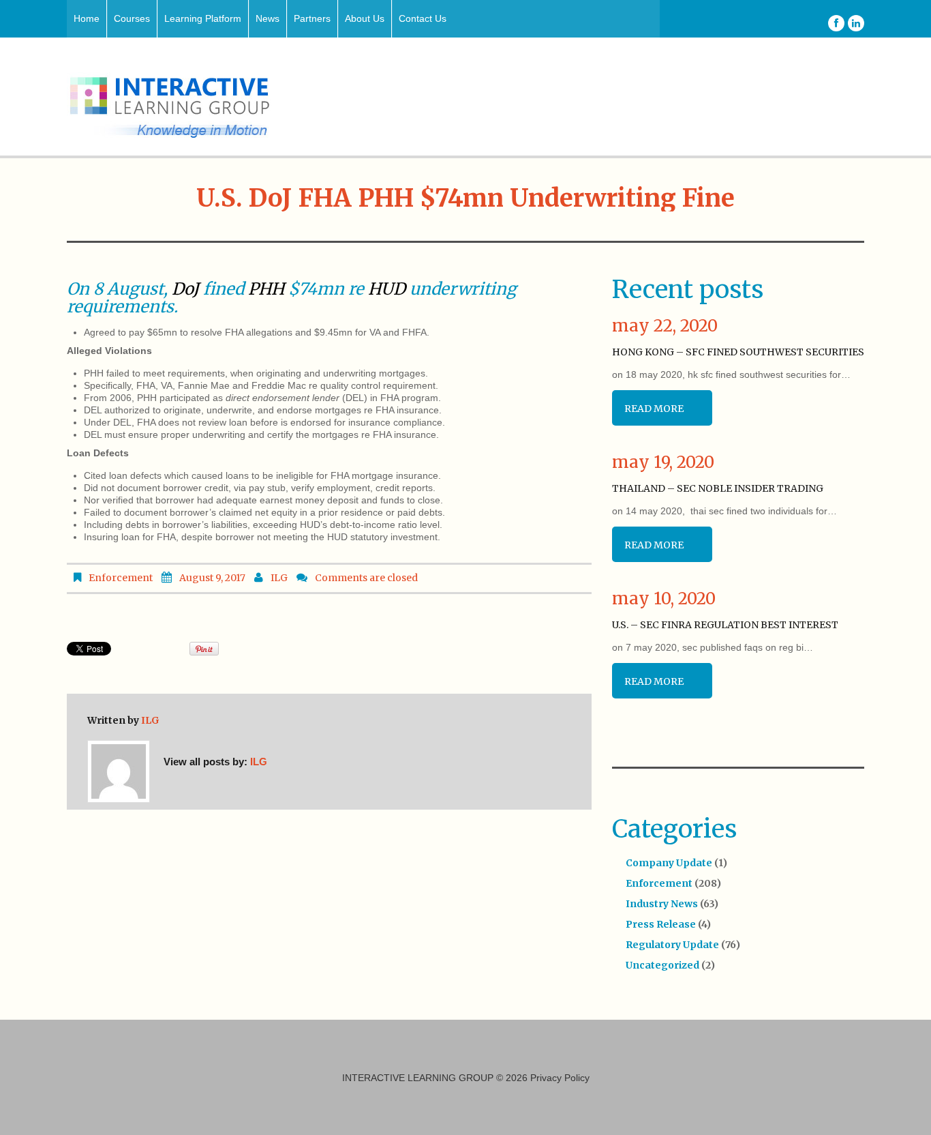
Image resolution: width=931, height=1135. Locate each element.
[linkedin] (856, 23)
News (267, 18)
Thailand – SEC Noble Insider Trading (717, 488)
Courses (132, 18)
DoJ (185, 288)
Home (87, 18)
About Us (364, 18)
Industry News (662, 904)
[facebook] (836, 23)
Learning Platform (202, 18)
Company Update (669, 863)
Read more (654, 408)
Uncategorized (662, 965)
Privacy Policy (560, 1077)
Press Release (661, 924)
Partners (312, 18)
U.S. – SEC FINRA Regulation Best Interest (725, 625)
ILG (279, 578)
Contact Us (422, 18)
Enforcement (121, 578)
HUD (387, 288)
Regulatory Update (672, 945)
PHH (266, 288)
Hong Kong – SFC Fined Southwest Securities (738, 352)
